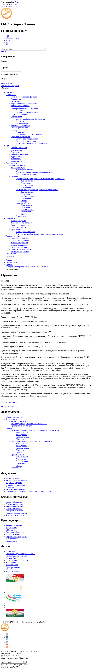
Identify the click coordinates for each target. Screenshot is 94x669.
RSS (7, 36)
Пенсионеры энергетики (26, 141)
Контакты (10, 256)
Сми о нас (15, 152)
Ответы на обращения (20, 240)
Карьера (14, 130)
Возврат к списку (8, 406)
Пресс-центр (11, 145)
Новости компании (19, 148)
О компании (11, 95)
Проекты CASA (22, 203)
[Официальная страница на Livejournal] (7, 642)
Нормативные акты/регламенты (24, 103)
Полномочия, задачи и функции (24, 97)
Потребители (16, 117)
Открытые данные (18, 227)
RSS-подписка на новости (17, 560)
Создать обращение (14, 502)
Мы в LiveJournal (13, 567)
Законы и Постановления (21, 223)
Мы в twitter (11, 562)
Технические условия (20, 252)
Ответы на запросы (19, 245)
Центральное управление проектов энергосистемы (37, 190)
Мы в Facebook (12, 569)
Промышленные (22, 123)
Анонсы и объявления (15, 532)
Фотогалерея (16, 159)
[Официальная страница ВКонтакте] (7, 635)
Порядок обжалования (20, 225)
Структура (15, 101)
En (7, 43)
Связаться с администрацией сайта (20, 554)
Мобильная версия (13, 38)
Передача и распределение (27, 112)
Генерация (20, 110)
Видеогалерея (16, 161)
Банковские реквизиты (20, 126)
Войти (3, 51)
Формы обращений (14, 483)
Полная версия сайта (9, 6)
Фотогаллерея (12, 539)
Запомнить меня (11, 75)
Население (20, 121)
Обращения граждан (14, 236)
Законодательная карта (25, 232)
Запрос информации (19, 243)
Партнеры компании (19, 114)
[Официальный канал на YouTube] (7, 645)
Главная (9, 92)
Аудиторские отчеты (24, 170)
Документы (11, 218)
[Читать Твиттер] (7, 640)
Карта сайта (11, 558)
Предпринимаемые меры (26, 174)
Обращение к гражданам (16, 537)
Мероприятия (16, 150)
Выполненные (27, 181)
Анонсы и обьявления (20, 154)
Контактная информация (16, 556)
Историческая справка (20, 106)
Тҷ (7, 45)
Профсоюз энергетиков (20, 137)
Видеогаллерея (12, 541)
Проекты (14, 176)
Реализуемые (26, 183)
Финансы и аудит (18, 168)
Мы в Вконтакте (13, 571)
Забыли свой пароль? (10, 86)
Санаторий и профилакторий (28, 139)
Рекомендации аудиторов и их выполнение (34, 172)
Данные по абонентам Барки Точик (30, 119)
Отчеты (24, 201)
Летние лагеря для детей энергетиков (31, 143)
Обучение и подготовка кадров (29, 134)
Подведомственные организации (24, 108)
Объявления (26, 187)
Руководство (16, 99)
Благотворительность (20, 128)
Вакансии (20, 132)
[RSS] (7, 647)
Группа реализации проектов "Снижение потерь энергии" (40, 179)
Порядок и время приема (21, 249)
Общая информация (19, 165)
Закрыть (5, 88)
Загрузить (12, 402)
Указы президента (18, 221)
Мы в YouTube (12, 565)
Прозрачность (16, 229)
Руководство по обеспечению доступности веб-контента (39, 234)
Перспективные (27, 185)
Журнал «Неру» (17, 156)
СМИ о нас (10, 530)
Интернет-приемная (19, 247)
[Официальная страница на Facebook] (7, 637)
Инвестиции (11, 254)
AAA (8, 40)
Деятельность (11, 163)
